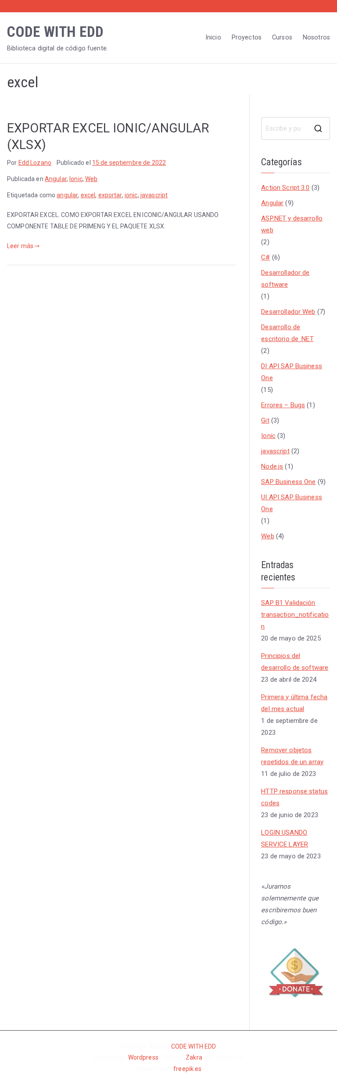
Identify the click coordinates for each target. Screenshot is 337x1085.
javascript (154, 195)
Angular (56, 178)
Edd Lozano (34, 162)
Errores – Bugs (283, 405)
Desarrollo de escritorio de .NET (287, 333)
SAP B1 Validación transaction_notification (295, 614)
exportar (110, 195)
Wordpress (143, 1057)
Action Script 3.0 (285, 188)
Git (265, 420)
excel (88, 195)
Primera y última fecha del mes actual (294, 703)
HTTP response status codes (294, 797)
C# (265, 257)
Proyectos (247, 37)
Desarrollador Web (288, 312)
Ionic (75, 178)
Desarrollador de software (285, 278)
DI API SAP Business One (291, 372)
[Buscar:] (296, 128)
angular (67, 195)
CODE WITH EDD (55, 31)
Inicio (213, 37)
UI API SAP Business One (291, 503)
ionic (131, 195)
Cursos (282, 37)
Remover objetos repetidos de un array (292, 756)
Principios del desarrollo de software (294, 662)
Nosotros (316, 37)
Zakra (195, 1057)
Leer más (20, 245)
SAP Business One (288, 482)
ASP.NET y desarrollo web (292, 224)
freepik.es (187, 1068)
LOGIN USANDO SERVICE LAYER (284, 838)
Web (91, 178)
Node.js (272, 466)
